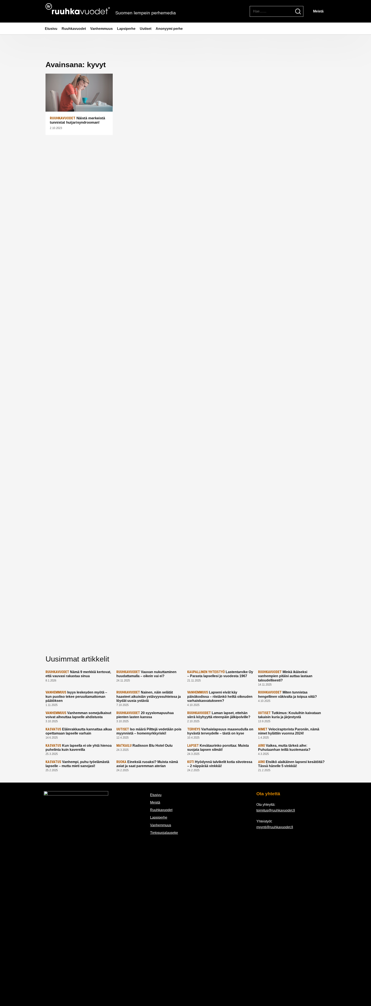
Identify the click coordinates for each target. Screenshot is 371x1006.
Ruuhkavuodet (74, 28)
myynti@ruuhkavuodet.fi (274, 827)
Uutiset (145, 28)
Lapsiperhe (126, 28)
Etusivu (51, 28)
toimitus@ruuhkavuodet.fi (275, 810)
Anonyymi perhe (169, 28)
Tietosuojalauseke (164, 833)
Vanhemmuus (101, 28)
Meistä (318, 11)
